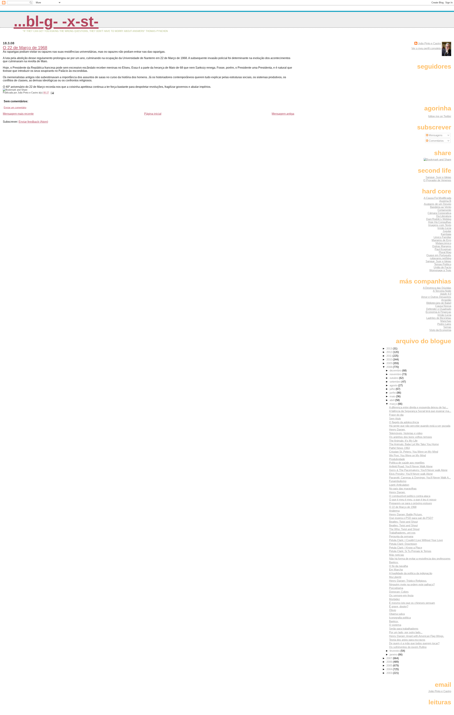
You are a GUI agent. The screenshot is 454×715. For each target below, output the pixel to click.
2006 (389, 661)
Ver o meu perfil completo (426, 48)
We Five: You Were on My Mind (407, 455)
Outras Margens (441, 246)
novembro (396, 374)
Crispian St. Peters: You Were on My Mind (413, 451)
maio (393, 396)
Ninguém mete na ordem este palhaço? (412, 584)
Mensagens (435, 135)
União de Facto (442, 267)
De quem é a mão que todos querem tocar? (414, 643)
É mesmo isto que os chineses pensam (412, 602)
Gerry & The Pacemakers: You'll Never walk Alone (418, 470)
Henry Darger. (397, 429)
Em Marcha (396, 569)
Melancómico (443, 243)
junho (393, 392)
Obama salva (397, 613)
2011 (389, 355)
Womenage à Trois (440, 270)
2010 (389, 359)
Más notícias (396, 554)
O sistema (395, 624)
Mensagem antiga (283, 113)
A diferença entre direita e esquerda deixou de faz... (418, 407)
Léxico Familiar (442, 237)
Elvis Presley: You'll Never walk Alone (411, 473)
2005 (389, 665)
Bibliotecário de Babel (438, 302)
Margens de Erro (441, 240)
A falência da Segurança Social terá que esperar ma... (420, 411)
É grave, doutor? (398, 606)
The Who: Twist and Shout (404, 529)
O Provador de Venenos (437, 180)
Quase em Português (438, 255)
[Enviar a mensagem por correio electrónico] (52, 92)
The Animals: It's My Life (403, 440)
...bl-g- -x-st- (56, 21)
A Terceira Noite (442, 290)
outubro (394, 377)
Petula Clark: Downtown (403, 543)
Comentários (436, 140)
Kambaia (446, 234)
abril (392, 400)
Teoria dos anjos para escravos (407, 639)
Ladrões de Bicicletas (438, 317)
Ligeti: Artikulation (399, 484)
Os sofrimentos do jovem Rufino (408, 647)
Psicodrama (396, 587)
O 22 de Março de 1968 (25, 47)
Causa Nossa (443, 305)
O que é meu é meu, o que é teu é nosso (412, 499)
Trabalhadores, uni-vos (402, 532)
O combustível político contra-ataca (409, 495)
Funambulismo (397, 481)
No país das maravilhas (403, 488)
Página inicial (152, 113)
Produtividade (397, 459)
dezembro (396, 370)
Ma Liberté (395, 576)
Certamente (444, 210)
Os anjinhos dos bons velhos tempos (410, 436)
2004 (389, 669)
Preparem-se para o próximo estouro (410, 503)
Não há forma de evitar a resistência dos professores (419, 558)
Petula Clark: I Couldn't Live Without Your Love (416, 540)
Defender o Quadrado (438, 308)
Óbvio (392, 610)
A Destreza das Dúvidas (437, 287)
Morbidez (394, 599)
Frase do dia (396, 414)
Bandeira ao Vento (440, 206)
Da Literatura (443, 216)
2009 (389, 363)
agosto (394, 385)
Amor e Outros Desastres (436, 296)
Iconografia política (400, 617)
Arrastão (446, 299)
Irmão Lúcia (444, 228)
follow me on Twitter (439, 116)
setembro (395, 381)
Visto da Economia (440, 330)
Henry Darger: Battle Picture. (405, 514)
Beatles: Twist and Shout (403, 521)
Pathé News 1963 (399, 447)
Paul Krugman (443, 249)
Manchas (445, 320)
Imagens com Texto (439, 225)
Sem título (395, 418)
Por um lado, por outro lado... (405, 632)
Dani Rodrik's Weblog (438, 219)
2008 (389, 366)
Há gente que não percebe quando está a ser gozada (419, 425)
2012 (389, 352)
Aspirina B (445, 200)
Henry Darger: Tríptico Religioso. (408, 580)
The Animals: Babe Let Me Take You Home (414, 444)
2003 (389, 672)
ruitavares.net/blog (440, 258)
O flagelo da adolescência (404, 422)
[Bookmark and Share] (437, 159)
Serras (447, 327)
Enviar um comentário (15, 107)
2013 (389, 348)
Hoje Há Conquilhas (439, 222)
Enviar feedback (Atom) (33, 121)
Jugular (447, 231)
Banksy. (393, 562)
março (394, 403)
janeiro (394, 654)
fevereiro (395, 650)
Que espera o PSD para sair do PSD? (411, 517)
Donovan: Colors (399, 591)
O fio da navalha (398, 565)
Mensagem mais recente (18, 113)
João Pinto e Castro (429, 43)
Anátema (394, 510)
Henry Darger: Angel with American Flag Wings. (416, 636)
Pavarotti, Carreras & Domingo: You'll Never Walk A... (420, 477)
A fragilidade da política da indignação (410, 573)
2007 (389, 658)
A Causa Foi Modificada (437, 197)
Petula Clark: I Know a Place (405, 547)
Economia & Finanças (438, 311)
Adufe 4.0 (445, 293)
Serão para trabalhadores (403, 628)
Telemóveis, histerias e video (405, 433)
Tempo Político (442, 264)
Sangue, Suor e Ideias (438, 177)
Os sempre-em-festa (401, 595)
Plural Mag (445, 252)
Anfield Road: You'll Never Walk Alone (411, 466)
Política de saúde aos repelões (407, 462)
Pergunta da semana (401, 536)
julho (393, 388)
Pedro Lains (444, 323)
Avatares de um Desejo (437, 203)
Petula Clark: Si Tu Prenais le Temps (410, 551)
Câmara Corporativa (439, 213)
